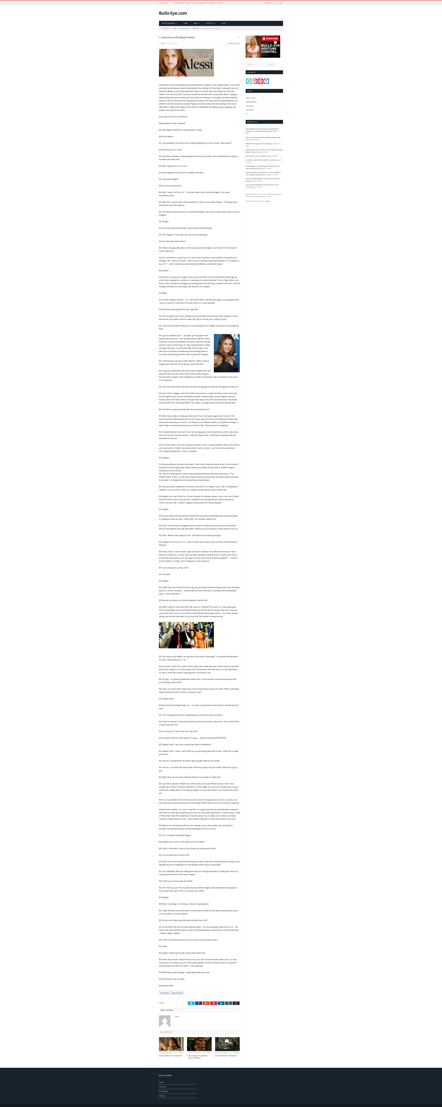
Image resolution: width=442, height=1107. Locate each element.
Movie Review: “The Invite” (227, 1056)
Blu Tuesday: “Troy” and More (171, 1056)
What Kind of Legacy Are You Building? (259, 144)
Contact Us (162, 1087)
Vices (224, 23)
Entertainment (169, 23)
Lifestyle (210, 23)
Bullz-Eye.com (173, 13)
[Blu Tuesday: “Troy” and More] (171, 1045)
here (268, 201)
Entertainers (250, 106)
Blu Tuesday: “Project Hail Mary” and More (198, 1057)
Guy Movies (250, 110)
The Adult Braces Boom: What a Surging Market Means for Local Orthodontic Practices (262, 130)
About (161, 1082)
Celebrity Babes (251, 102)
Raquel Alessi (177, 992)
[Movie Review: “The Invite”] (227, 1045)
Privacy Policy (163, 1091)
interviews (164, 992)
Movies (237, 43)
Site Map (162, 1096)
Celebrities (230, 43)
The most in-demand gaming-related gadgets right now (193, 3)
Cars (186, 23)
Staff (163, 43)
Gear (195, 23)
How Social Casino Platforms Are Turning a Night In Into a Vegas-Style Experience (263, 173)
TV (246, 114)
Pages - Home (250, 98)
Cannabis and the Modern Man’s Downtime (261, 160)
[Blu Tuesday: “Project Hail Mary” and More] (199, 1045)
